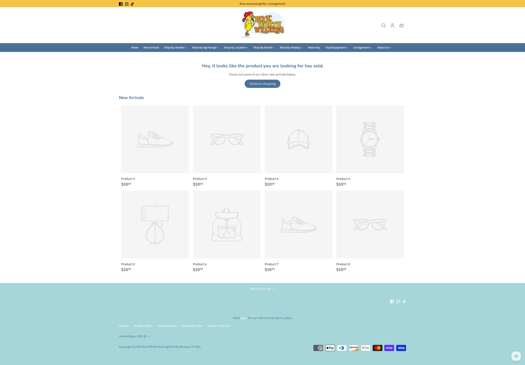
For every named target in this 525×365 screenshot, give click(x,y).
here (244, 318)
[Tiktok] (132, 3)
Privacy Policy (143, 326)
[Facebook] (120, 3)
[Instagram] (126, 3)
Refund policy (167, 326)
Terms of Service (219, 326)
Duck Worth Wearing (155, 347)
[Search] (383, 25)
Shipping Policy (192, 326)
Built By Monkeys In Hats (184, 347)
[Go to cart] (401, 25)
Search (124, 326)
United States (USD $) (133, 336)
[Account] (392, 25)
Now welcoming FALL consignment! (262, 4)
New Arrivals (131, 97)
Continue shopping (262, 84)
